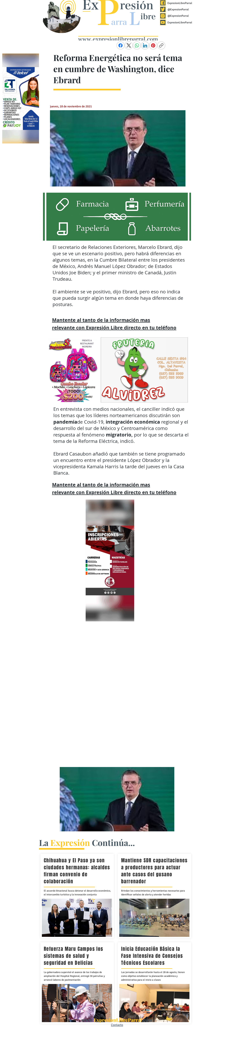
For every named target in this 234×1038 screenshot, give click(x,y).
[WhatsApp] (137, 45)
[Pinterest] (153, 45)
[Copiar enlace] (161, 45)
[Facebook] (120, 45)
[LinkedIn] (145, 45)
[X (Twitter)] (129, 45)
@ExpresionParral (178, 9)
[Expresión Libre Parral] (163, 3)
